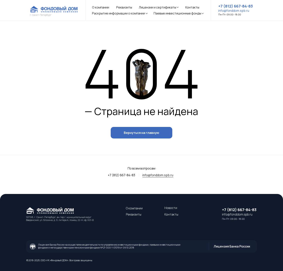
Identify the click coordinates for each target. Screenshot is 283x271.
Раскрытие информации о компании (118, 13)
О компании (100, 7)
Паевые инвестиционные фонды (177, 13)
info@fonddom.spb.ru (157, 175)
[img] (55, 9)
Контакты (192, 7)
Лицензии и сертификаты (157, 7)
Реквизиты (124, 7)
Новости (170, 208)
